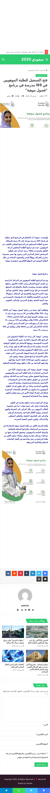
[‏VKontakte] (8, 573)
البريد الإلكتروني (42, 734)
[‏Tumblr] (26, 573)
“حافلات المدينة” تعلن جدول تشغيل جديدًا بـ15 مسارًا (13, 641)
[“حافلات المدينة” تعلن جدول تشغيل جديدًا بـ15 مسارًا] (13, 632)
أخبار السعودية (33, 70)
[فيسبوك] (45, 573)
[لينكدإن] (32, 573)
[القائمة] (3, 60)
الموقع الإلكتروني (42, 744)
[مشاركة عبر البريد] (45, 579)
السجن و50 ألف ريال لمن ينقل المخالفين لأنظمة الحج (38, 641)
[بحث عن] (47, 60)
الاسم (45, 725)
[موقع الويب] (32, 609)
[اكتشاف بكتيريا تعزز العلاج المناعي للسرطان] (13, 656)
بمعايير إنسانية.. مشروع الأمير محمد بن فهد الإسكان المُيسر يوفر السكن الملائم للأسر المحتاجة (37, 668)
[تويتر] (39, 573)
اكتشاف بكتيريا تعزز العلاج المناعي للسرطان (14, 665)
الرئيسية (42, 70)
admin (42, 96)
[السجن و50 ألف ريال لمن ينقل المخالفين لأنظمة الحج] (37, 632)
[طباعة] (39, 579)
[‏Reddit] (14, 573)
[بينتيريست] (20, 573)
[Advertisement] (25, 25)
